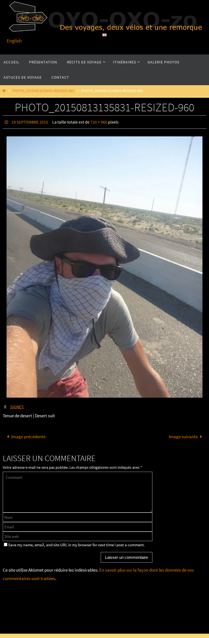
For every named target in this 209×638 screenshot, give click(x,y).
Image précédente (28, 434)
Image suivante (183, 434)
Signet (16, 404)
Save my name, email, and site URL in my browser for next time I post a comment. (76, 542)
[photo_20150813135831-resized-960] (104, 265)
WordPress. (124, 625)
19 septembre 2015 (29, 121)
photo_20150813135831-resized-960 (43, 90)
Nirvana (107, 625)
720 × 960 (98, 121)
